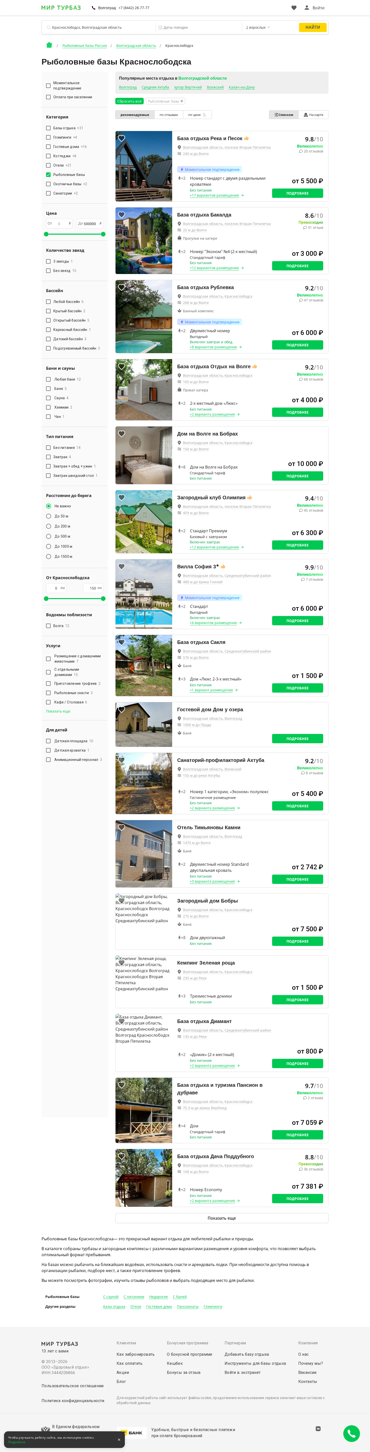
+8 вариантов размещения (213, 347)
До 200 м (62, 526)
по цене (194, 114)
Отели (135, 1306)
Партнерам (235, 1343)
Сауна (61, 398)
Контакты (307, 1381)
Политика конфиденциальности (73, 1400)
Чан (59, 417)
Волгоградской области (202, 78)
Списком (285, 114)
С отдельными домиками (66, 672)
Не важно (63, 506)
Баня (60, 389)
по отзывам (169, 114)
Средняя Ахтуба (155, 87)
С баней (180, 1296)
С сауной (111, 1296)
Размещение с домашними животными (77, 658)
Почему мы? (310, 1363)
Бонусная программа (187, 1343)
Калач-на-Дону (242, 87)
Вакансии (307, 1372)
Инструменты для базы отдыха (255, 1363)
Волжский (215, 87)
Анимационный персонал (78, 760)
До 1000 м (63, 546)
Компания (308, 1343)
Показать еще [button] (58, 711)
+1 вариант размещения (211, 690)
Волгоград (128, 87)
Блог (121, 1381)
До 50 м (61, 516)
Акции (123, 1372)
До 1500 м (63, 556)
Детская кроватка (71, 750)
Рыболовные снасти (73, 693)
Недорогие (158, 1296)
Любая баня (67, 379)
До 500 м (62, 536)
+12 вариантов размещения (214, 267)
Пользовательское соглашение (73, 1385)
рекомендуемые (135, 114)
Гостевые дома (159, 1306)
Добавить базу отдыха (247, 1354)
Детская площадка (73, 741)
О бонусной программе (189, 1354)
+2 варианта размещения (212, 414)
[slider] (46, 234)
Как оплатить (130, 1363)
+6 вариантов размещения (213, 622)
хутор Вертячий (188, 87)
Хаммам (63, 407)
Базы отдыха (114, 1306)
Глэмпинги (213, 1306)
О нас (303, 1354)
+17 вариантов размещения (214, 195)
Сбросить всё (129, 101)
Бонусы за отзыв (184, 1372)
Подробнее (297, 193)
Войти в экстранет (243, 1372)
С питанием (134, 1296)
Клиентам (126, 1343)
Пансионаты (188, 1306)
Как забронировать (136, 1354)
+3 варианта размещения (212, 881)
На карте (316, 114)
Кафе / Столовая (70, 702)
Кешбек (175, 1363)
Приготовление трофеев (77, 684)
